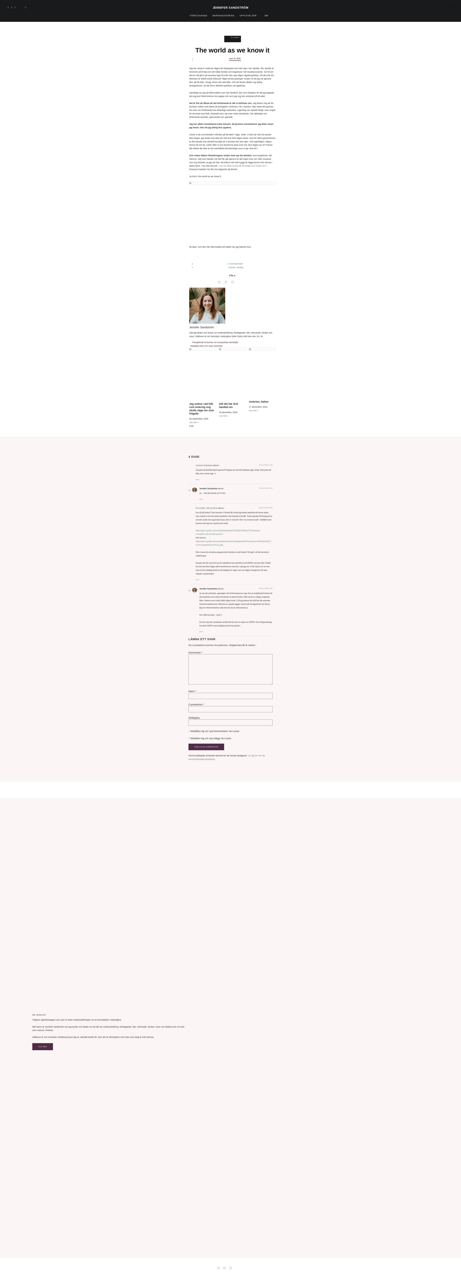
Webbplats (194, 717)
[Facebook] (219, 282)
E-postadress (196, 704)
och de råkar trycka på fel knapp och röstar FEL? (243, 166)
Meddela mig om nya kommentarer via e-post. (215, 731)
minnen (231, 267)
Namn (192, 691)
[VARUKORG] (446, 7)
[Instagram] (11, 7)
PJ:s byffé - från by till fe (206, 508)
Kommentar (195, 652)
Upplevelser (248, 16)
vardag (240, 267)
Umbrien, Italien (258, 401)
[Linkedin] (8, 7)
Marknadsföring (223, 16)
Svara (197, 479)
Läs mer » (194, 422)
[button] (451, 7)
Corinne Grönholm (204, 465)
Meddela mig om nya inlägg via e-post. (211, 738)
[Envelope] (25, 7)
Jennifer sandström (231, 7)
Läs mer (42, 1047)
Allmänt (235, 37)
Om (266, 16)
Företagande (198, 16)
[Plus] (18, 7)
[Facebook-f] (15, 7)
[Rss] (22, 7)
